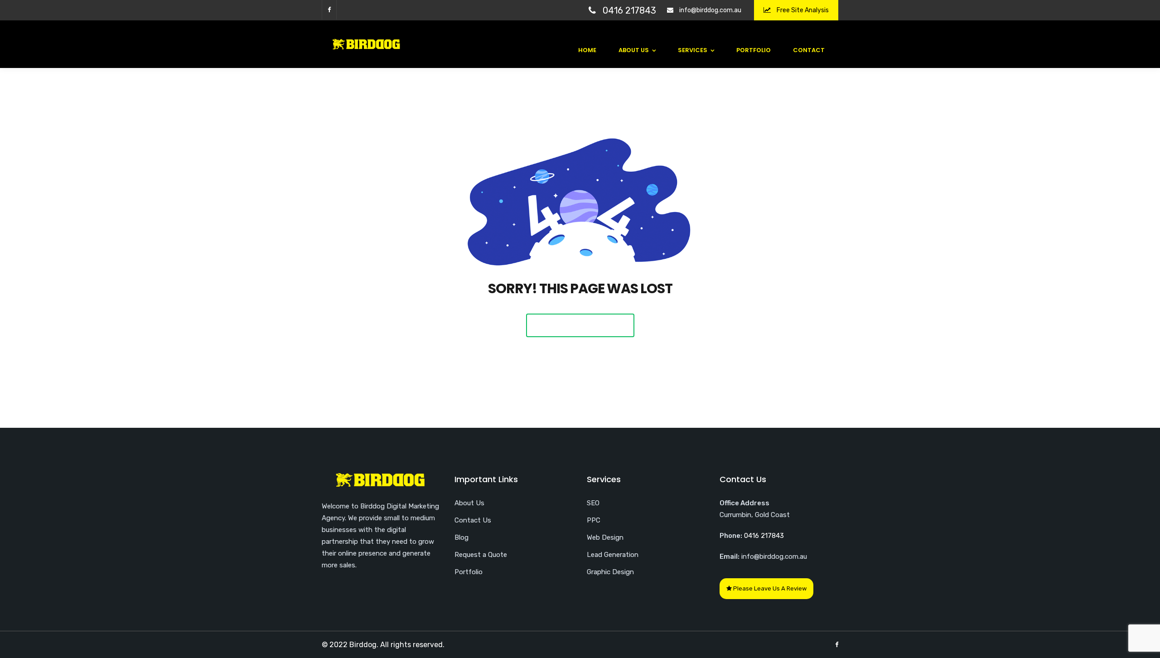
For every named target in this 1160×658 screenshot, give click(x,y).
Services (692, 50)
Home (587, 50)
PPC (593, 520)
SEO (593, 503)
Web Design (605, 537)
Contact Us (472, 520)
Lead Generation (612, 555)
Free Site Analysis (802, 10)
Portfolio (753, 50)
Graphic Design (610, 572)
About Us (634, 50)
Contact (809, 50)
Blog (461, 537)
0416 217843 (629, 10)
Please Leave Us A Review (769, 588)
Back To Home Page (580, 325)
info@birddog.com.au (710, 10)
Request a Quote (480, 555)
